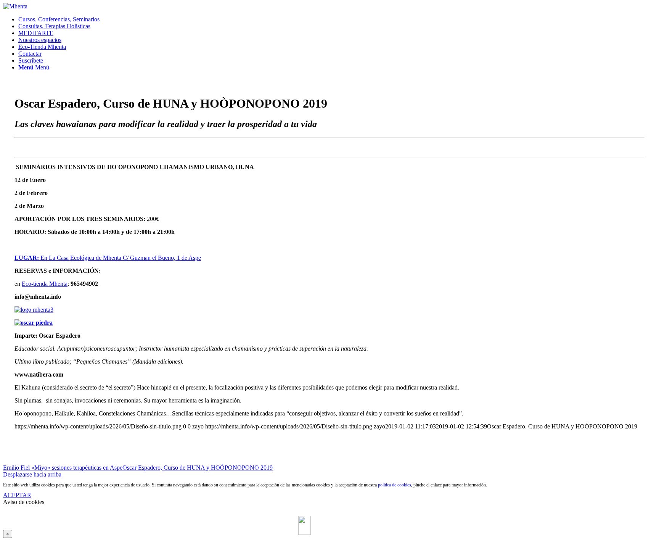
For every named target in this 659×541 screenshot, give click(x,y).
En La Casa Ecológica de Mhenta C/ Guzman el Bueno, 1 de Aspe (107, 257)
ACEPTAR (17, 495)
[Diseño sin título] (15, 6)
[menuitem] (337, 19)
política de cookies (394, 485)
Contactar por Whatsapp (336, 517)
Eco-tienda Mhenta (45, 283)
